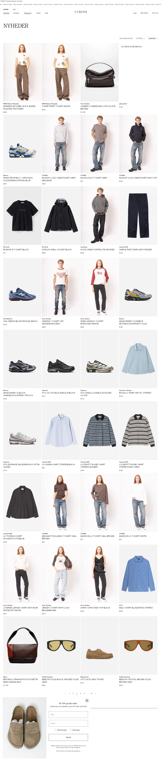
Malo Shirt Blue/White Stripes (136, 608)
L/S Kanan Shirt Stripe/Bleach (58, 465)
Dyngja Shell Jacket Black (57, 250)
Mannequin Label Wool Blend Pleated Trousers (19, 107)
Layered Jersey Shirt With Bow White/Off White (20, 609)
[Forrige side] (65, 693)
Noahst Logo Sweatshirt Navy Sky (138, 178)
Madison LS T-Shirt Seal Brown (97, 536)
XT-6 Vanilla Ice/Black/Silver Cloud (95, 394)
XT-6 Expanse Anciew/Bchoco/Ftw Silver (21, 466)
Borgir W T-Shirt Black (16, 250)
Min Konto (144, 13)
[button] (17, 13)
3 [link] (76, 693)
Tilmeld (68, 737)
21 (92, 693)
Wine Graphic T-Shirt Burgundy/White (91, 322)
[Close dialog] (87, 700)
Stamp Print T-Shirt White (56, 106)
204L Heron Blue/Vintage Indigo (20, 321)
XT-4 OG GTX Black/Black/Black (58, 393)
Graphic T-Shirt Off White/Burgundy (53, 322)
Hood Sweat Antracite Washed (97, 250)
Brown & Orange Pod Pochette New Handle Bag (20, 681)
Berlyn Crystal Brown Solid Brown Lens (135, 681)
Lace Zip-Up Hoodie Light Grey (131, 46)
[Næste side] (95, 693)
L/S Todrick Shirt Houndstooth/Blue (13, 537)
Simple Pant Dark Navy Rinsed (135, 250)
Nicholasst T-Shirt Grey (93, 178)
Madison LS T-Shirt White (132, 536)
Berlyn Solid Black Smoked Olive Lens (60, 681)
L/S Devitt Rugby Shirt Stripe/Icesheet (92, 466)
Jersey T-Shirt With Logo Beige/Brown (56, 609)
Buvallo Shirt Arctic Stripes (135, 393)
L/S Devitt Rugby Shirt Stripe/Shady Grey (131, 466)
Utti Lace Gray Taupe (92, 680)
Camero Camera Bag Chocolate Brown (97, 107)
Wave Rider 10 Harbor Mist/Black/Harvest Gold (133, 322)
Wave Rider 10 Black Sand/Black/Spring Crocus (18, 394)
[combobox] (153, 38)
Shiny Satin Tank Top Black (95, 608)
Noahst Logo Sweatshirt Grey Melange (59, 179)
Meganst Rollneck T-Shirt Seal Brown (59, 537)
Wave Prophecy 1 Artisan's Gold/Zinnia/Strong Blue (18, 179)
